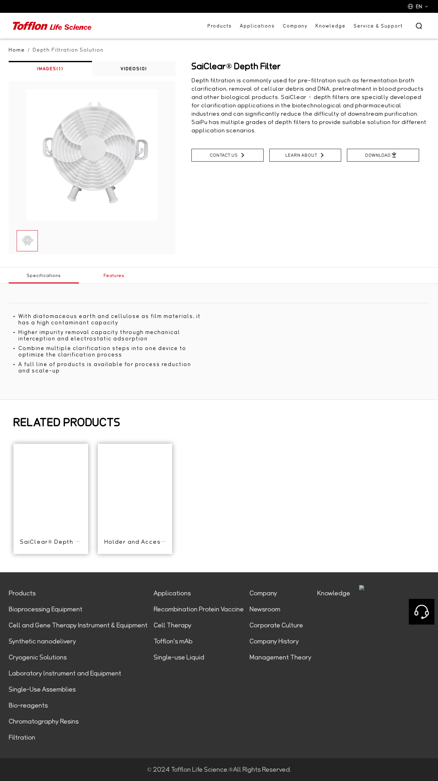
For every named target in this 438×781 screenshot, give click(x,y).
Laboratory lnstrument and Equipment (65, 673)
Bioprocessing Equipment (45, 609)
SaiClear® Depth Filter (50, 541)
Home (17, 49)
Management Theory (280, 657)
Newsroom (264, 609)
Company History (274, 641)
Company (295, 26)
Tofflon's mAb (173, 641)
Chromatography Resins (44, 721)
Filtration (22, 737)
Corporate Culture (276, 625)
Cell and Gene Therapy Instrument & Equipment (78, 625)
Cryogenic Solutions (38, 657)
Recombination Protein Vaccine (199, 609)
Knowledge (331, 26)
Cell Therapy (172, 625)
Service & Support (378, 26)
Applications (257, 26)
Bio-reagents (28, 705)
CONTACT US (224, 155)
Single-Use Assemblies (42, 689)
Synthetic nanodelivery (42, 641)
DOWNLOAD (378, 155)
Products (219, 26)
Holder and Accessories (135, 541)
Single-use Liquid (179, 657)
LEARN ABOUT (301, 155)
